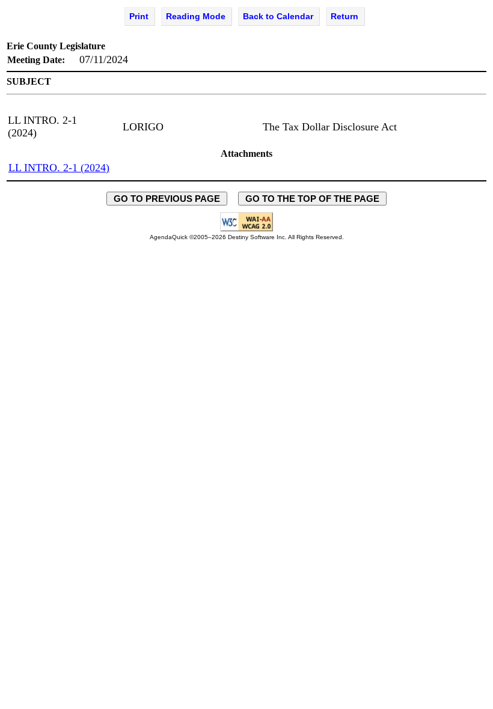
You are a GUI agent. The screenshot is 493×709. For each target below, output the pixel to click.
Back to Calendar (278, 16)
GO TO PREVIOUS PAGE (166, 198)
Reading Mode (195, 16)
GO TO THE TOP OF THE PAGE (312, 198)
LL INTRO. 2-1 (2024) (58, 168)
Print (139, 16)
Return (344, 16)
